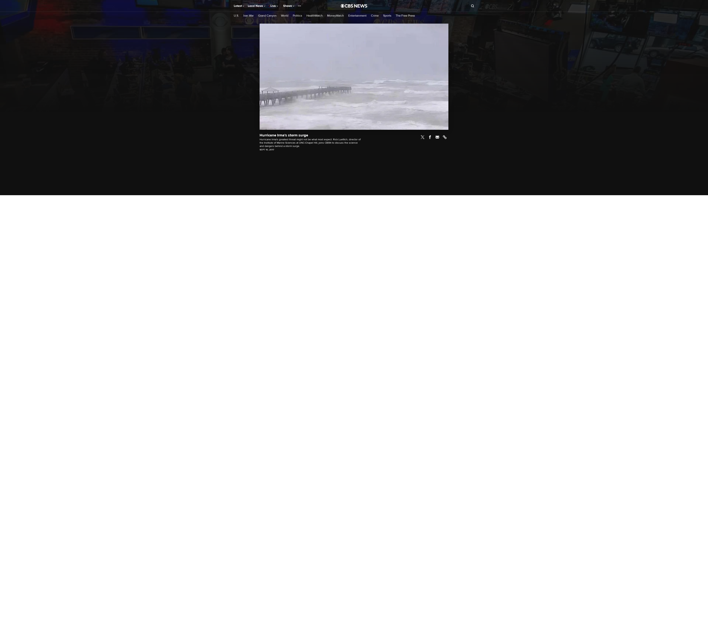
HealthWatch (314, 16)
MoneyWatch (335, 16)
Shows (288, 5)
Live (273, 6)
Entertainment (357, 16)
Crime (375, 16)
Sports (387, 16)
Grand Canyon (267, 16)
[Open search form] (472, 6)
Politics (297, 16)
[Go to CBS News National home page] (354, 6)
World (284, 16)
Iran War (248, 16)
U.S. (236, 16)
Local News (256, 5)
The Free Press (405, 16)
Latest (238, 5)
